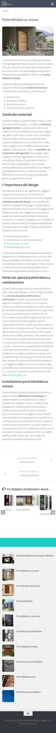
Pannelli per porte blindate (28, 692)
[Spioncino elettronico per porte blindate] (8, 560)
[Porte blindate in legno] (8, 651)
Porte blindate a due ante (28, 616)
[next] (53, 512)
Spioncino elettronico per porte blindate (35, 555)
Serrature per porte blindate (29, 661)
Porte (5, 11)
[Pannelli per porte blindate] (8, 696)
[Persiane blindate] (8, 605)
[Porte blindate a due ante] (8, 620)
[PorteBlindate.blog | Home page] (9, 3)
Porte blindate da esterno (28, 585)
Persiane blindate (24, 601)
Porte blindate (46, 514)
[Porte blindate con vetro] (8, 575)
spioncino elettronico (17, 375)
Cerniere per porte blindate (29, 631)
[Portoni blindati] (27, 500)
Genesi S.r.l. (46, 720)
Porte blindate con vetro (18, 243)
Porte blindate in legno (26, 646)
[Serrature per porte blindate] (8, 666)
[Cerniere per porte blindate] (8, 635)
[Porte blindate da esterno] (8, 590)
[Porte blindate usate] (8, 681)
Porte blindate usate (26, 676)
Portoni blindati (22, 509)
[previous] (3, 512)
